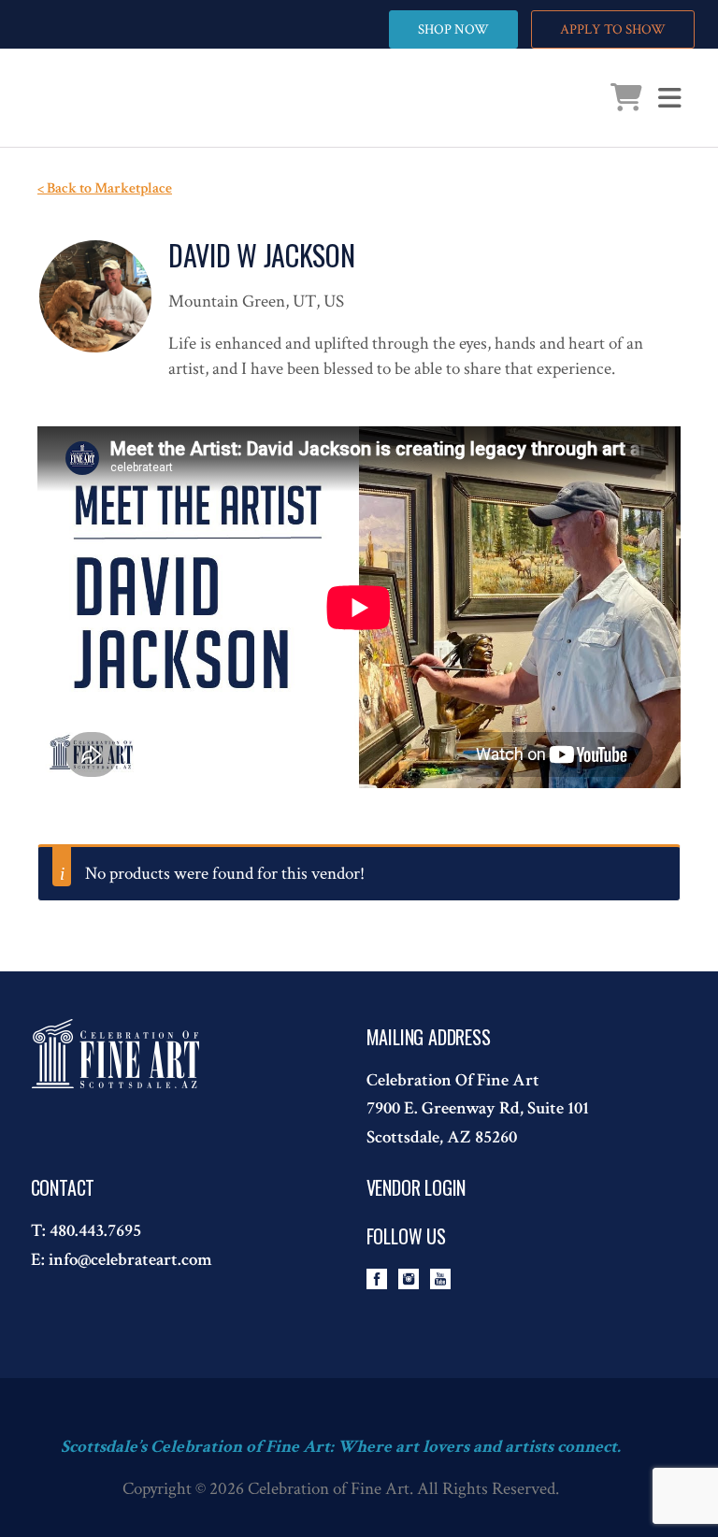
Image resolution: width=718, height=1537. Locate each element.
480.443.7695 (95, 1231)
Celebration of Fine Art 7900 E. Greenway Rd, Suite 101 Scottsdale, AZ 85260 (477, 1109)
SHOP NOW (453, 29)
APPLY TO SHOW (613, 29)
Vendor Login (416, 1187)
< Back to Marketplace (104, 188)
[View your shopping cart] (626, 102)
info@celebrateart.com (130, 1259)
